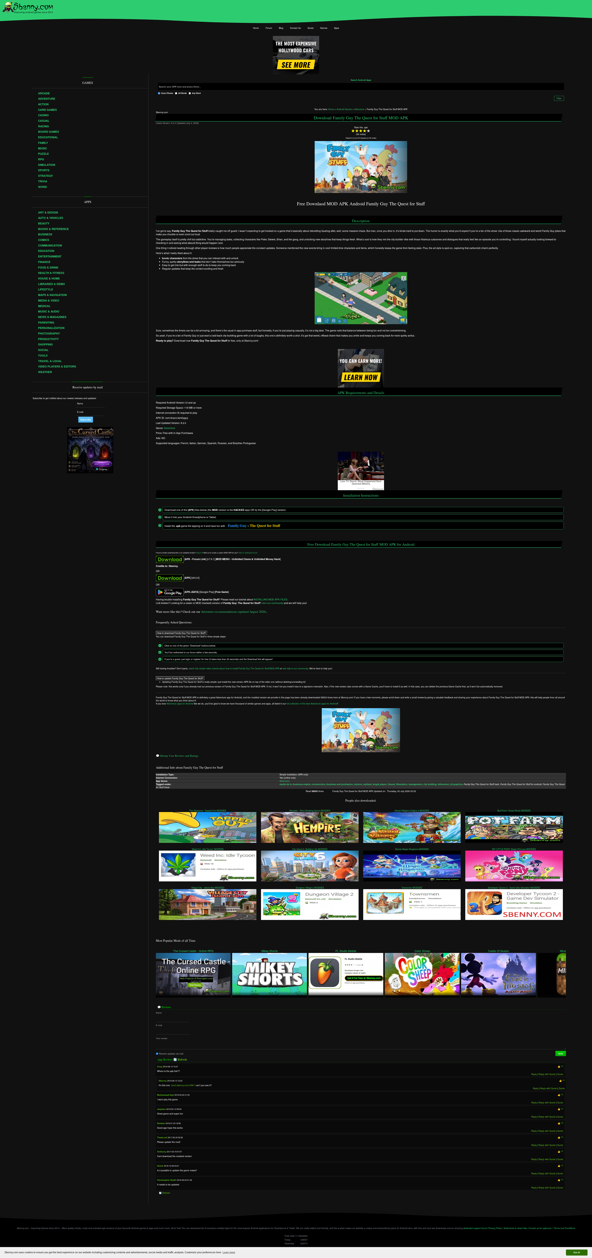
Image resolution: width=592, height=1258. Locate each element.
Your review (161, 1038)
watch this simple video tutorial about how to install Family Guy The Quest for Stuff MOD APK (234, 668)
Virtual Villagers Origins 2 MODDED (412, 810)
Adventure (169, 428)
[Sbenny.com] (27, 6)
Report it (199, 553)
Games (323, 27)
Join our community (272, 603)
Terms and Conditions (564, 1228)
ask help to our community (295, 668)
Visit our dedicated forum (247, 553)
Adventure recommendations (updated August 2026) (233, 612)
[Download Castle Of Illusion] (498, 973)
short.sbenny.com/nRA (182, 1085)
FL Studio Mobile (345, 951)
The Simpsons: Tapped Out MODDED (207, 810)
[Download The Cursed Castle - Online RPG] (193, 973)
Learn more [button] (229, 1252)
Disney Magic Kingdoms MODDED (412, 849)
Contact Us (295, 27)
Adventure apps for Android (179, 703)
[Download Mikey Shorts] (269, 973)
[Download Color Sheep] (422, 973)
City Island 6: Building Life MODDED (309, 849)
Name (159, 1013)
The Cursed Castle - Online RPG (193, 951)
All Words (182, 93)
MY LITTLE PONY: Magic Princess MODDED (514, 849)
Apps (336, 27)
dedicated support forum (475, 1228)
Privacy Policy (495, 1228)
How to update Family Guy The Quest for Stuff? (180, 678)
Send (560, 1053)
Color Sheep (422, 951)
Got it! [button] (577, 1252)
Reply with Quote (547, 1074)
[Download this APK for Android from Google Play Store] (170, 592)
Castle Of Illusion (498, 951)
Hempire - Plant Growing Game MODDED (309, 810)
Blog (281, 27)
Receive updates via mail (171, 1053)
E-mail (159, 1025)
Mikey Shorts (269, 951)
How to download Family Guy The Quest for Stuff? (181, 632)
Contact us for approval (539, 1228)
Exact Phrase (167, 93)
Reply (534, 1074)
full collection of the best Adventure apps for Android (312, 703)
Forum (269, 27)
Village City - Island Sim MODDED (207, 887)
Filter (559, 98)
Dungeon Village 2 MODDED (310, 887)
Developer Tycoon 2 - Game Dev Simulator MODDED (514, 887)
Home (256, 27)
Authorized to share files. (516, 1228)
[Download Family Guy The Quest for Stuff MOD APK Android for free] (170, 559)
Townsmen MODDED (412, 887)
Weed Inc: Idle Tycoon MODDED (208, 849)
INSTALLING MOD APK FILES (270, 599)
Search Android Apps (361, 80)
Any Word (196, 93)
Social (310, 27)
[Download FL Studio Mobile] (345, 973)
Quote (560, 1074)
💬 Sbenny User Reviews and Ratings (177, 755)
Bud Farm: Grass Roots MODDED (514, 810)
